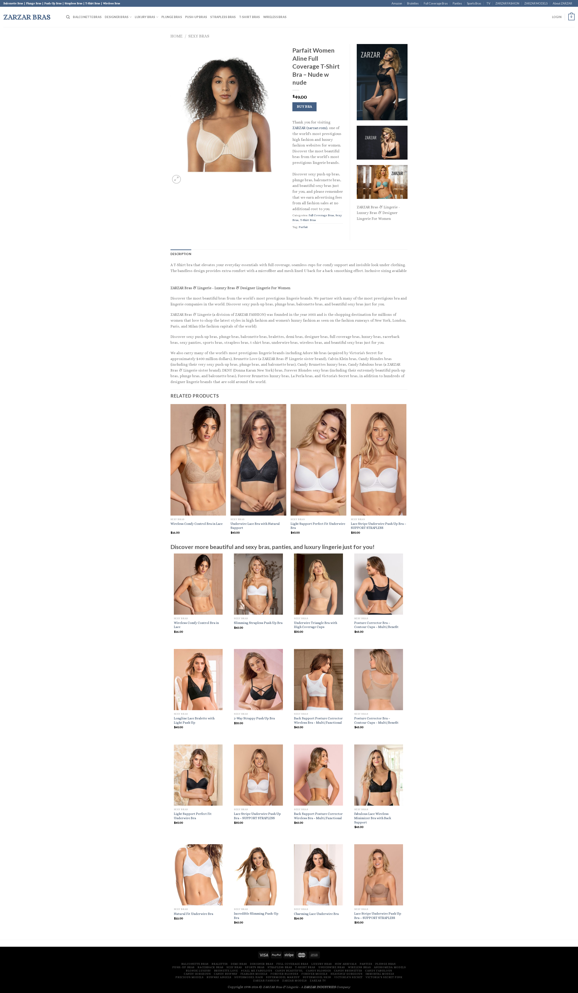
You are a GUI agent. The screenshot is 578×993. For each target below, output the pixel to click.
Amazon (397, 3)
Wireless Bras (275, 17)
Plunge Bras (171, 17)
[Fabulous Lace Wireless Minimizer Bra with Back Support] (378, 775)
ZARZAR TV (318, 980)
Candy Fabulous (378, 970)
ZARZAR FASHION (507, 3)
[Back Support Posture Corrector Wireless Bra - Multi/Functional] (318, 679)
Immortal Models (380, 973)
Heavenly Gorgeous (346, 973)
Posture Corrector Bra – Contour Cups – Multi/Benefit (376, 625)
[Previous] (170, 473)
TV (488, 3)
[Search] (68, 17)
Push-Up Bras (196, 17)
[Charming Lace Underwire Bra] (318, 874)
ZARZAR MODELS (536, 3)
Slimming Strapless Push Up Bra (258, 623)
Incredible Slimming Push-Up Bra (256, 916)
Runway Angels (219, 977)
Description (180, 254)
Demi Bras (239, 963)
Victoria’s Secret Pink (384, 977)
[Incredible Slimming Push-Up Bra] (258, 874)
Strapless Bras (223, 17)
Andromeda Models (390, 967)
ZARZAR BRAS (27, 17)
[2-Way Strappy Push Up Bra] (258, 679)
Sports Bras (474, 3)
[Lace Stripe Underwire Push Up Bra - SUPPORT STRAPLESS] (258, 775)
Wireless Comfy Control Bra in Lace (196, 524)
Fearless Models (254, 973)
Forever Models (314, 973)
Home (176, 36)
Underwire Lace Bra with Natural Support (255, 526)
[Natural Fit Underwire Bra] (198, 874)
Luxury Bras (145, 17)
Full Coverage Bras (436, 3)
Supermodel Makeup (283, 977)
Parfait (303, 227)
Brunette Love (226, 970)
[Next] (406, 473)
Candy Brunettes (348, 970)
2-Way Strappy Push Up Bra (254, 718)
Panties (457, 3)
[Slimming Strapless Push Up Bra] (258, 584)
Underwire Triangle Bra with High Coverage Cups (315, 625)
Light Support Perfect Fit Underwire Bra (318, 526)
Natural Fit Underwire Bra (193, 914)
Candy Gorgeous (197, 973)
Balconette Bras (87, 17)
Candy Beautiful (289, 970)
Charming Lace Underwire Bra (316, 914)
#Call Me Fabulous (256, 970)
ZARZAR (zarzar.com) (309, 128)
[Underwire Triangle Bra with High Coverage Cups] (318, 584)
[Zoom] (176, 179)
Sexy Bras (198, 36)
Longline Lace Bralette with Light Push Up (194, 720)
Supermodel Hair (248, 977)
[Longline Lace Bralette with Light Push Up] (198, 679)
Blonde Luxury (198, 970)
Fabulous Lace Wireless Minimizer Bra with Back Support (372, 818)
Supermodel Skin (317, 977)
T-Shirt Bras (249, 17)
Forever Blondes (284, 973)
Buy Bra (304, 107)
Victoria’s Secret (348, 977)
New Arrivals (346, 963)
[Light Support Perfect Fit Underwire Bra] (198, 775)
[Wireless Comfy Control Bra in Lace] (198, 584)
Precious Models (189, 977)
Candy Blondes (318, 970)
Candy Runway (225, 973)
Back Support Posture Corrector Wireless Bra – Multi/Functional (318, 720)
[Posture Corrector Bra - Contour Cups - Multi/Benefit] (378, 584)
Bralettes (413, 3)
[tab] (180, 253)
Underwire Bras (331, 967)
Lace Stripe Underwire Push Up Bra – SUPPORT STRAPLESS (378, 526)
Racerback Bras (211, 967)
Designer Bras (116, 17)
